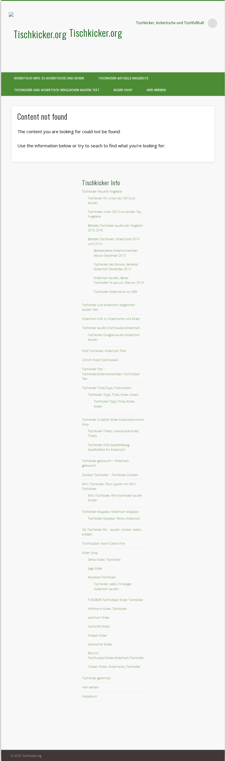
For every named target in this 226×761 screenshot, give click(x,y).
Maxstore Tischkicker (102, 577)
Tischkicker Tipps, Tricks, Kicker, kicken (113, 395)
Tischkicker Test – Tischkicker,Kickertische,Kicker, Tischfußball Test (111, 373)
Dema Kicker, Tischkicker (104, 560)
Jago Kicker (95, 568)
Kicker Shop (123, 90)
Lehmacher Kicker (100, 644)
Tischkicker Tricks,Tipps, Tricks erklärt (106, 388)
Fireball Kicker (97, 635)
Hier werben (156, 90)
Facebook (206, 67)
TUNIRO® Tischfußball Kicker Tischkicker (115, 600)
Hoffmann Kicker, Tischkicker (107, 609)
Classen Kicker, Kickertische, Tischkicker (114, 667)
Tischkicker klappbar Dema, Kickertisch (114, 518)
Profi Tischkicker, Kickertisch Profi (104, 351)
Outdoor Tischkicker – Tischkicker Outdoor (110, 475)
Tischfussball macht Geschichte (103, 543)
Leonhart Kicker (98, 617)
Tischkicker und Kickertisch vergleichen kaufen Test (56, 90)
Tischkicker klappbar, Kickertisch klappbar (110, 512)
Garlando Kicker (99, 626)
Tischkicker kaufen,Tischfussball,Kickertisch (111, 328)
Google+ (218, 67)
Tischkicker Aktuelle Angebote (123, 78)
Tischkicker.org (95, 32)
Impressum (89, 696)
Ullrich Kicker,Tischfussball (100, 360)
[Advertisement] (55, 215)
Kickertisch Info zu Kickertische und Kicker (49, 78)
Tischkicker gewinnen (96, 678)
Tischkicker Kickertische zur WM (115, 292)
